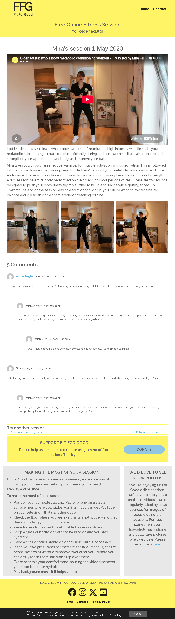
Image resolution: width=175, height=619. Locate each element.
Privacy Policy (101, 601)
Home (144, 9)
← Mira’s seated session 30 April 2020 (28, 432)
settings (118, 615)
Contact (159, 9)
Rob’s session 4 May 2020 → (152, 432)
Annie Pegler (25, 276)
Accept (138, 613)
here (156, 544)
